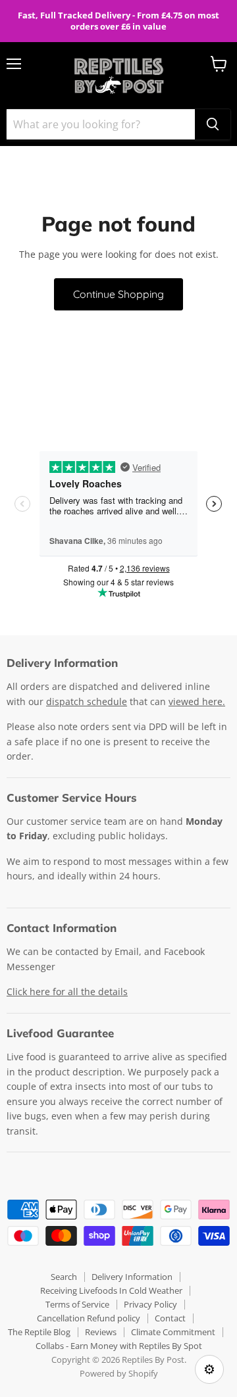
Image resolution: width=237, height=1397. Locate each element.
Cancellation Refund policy (88, 1318)
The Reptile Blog (39, 1332)
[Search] (212, 124)
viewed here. (197, 701)
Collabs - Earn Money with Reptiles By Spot (119, 1346)
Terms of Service (77, 1304)
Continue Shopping (118, 294)
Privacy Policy (150, 1304)
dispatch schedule (86, 701)
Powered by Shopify (119, 1373)
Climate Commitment (173, 1332)
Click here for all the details (67, 991)
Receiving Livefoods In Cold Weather (111, 1290)
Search (64, 1277)
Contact (170, 1318)
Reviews (101, 1332)
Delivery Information (132, 1277)
